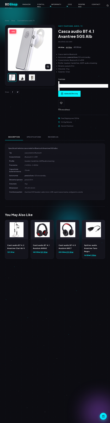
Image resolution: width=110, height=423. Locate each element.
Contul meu (41, 5)
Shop (13, 20)
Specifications (34, 137)
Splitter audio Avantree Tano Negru (90, 248)
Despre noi (81, 5)
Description (14, 137)
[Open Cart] (103, 416)
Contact (96, 4)
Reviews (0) (53, 137)
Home (7, 20)
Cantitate (61, 79)
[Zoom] (48, 66)
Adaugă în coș (71, 94)
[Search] (107, 5)
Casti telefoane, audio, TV (25, 20)
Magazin (27, 4)
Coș (70, 4)
